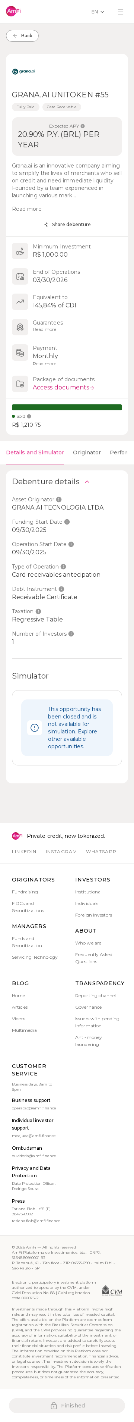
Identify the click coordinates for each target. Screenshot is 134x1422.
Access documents (61, 387)
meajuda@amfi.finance (34, 1135)
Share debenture (71, 224)
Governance (88, 1007)
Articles (20, 1007)
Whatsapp (101, 851)
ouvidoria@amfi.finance (34, 1155)
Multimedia (24, 1030)
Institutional (88, 892)
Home (18, 995)
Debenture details (46, 481)
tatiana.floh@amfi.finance (36, 1220)
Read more (27, 209)
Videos (18, 1018)
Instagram (61, 851)
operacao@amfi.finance (34, 1108)
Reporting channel (95, 995)
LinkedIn (24, 851)
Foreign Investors (93, 915)
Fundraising (25, 892)
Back (26, 35)
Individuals (86, 903)
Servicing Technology (35, 957)
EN (95, 12)
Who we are (88, 943)
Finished (73, 1405)
